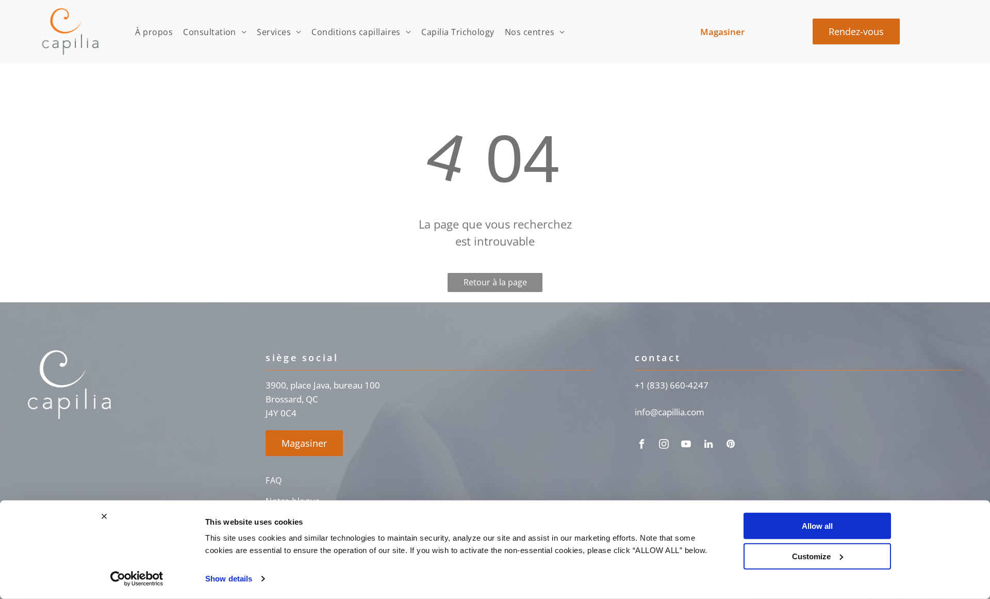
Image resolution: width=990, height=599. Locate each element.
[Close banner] (104, 516)
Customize (811, 556)
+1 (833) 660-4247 (671, 385)
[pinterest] (730, 445)
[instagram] (664, 445)
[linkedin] (708, 445)
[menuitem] (154, 31)
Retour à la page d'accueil (495, 284)
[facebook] (642, 445)
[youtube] (686, 445)
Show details (228, 578)
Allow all (817, 526)
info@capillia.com (669, 412)
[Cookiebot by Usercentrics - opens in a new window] (137, 579)
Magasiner (722, 32)
